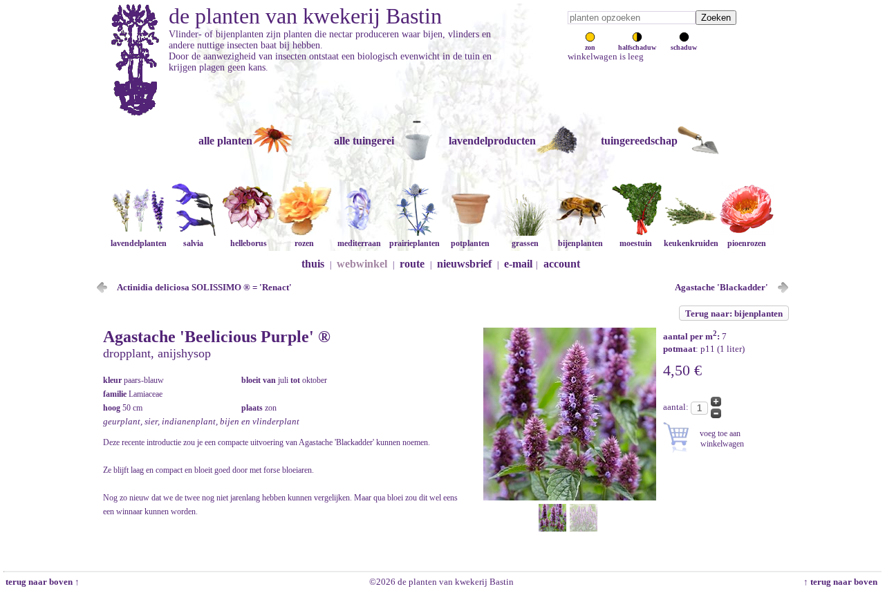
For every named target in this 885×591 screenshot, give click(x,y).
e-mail (518, 264)
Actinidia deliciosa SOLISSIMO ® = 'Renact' (204, 287)
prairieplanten (414, 243)
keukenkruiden (691, 243)
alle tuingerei (364, 141)
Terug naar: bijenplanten (734, 313)
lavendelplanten (139, 243)
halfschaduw (637, 47)
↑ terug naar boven (842, 581)
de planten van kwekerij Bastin (305, 15)
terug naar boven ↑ (41, 581)
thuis (312, 264)
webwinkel (362, 264)
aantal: (677, 407)
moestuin (636, 243)
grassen (525, 243)
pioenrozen (746, 243)
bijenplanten (580, 243)
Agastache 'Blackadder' (721, 287)
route (412, 264)
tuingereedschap (639, 141)
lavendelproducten (492, 141)
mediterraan (359, 243)
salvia (193, 243)
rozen (304, 243)
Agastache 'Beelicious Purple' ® (216, 337)
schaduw (684, 47)
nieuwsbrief (464, 264)
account (561, 264)
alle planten (225, 141)
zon (590, 47)
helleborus (248, 243)
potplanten (470, 243)
